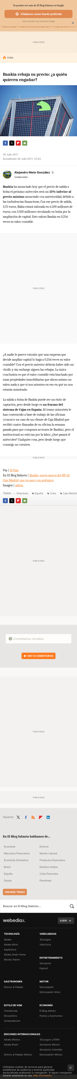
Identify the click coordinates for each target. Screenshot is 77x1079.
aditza (19, 485)
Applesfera (10, 949)
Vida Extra (45, 944)
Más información (42, 1075)
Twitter (11, 143)
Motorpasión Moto (50, 992)
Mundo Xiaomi (12, 959)
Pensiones (45, 880)
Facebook (5, 143)
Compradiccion (12, 1020)
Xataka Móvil (11, 944)
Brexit (7, 866)
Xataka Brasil (11, 1044)
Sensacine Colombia (51, 1049)
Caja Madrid (70, 493)
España (39, 493)
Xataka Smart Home (15, 954)
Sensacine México (50, 1044)
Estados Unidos (49, 866)
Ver (40, 655)
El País (14, 470)
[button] (34, 172)
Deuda (8, 880)
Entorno (44, 846)
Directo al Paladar (13, 987)
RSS (33, 816)
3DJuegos (45, 939)
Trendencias (11, 1010)
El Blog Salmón (48, 1010)
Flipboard (18, 143)
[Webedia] (14, 922)
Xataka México (12, 1039)
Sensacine (45, 963)
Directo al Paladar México (18, 1054)
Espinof (44, 968)
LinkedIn (48, 816)
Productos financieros (52, 860)
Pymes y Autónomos (51, 1015)
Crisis (10, 57)
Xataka (7, 939)
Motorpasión (47, 987)
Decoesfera (10, 1015)
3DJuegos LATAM (49, 1039)
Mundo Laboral (48, 853)
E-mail (24, 143)
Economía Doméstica (16, 860)
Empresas (22, 493)
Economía (9, 846)
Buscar (72, 906)
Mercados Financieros (17, 853)
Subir (63, 920)
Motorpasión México (51, 1054)
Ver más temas (15, 892)
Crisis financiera (49, 873)
